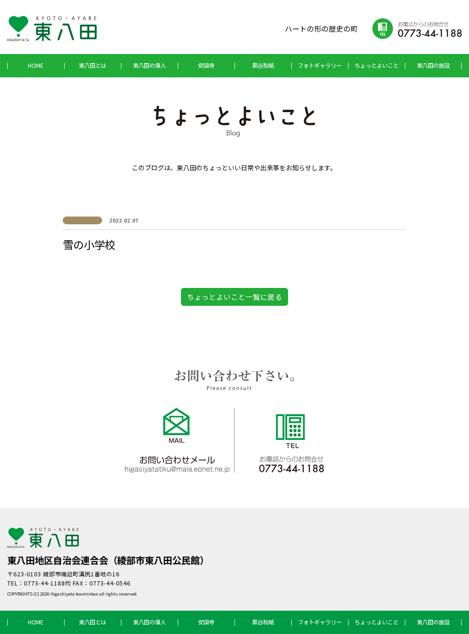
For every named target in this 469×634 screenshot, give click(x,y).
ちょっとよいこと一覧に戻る (234, 297)
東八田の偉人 (149, 65)
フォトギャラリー (320, 65)
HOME (36, 65)
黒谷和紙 (263, 65)
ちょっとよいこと (376, 65)
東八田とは (92, 65)
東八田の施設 (433, 65)
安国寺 (206, 65)
